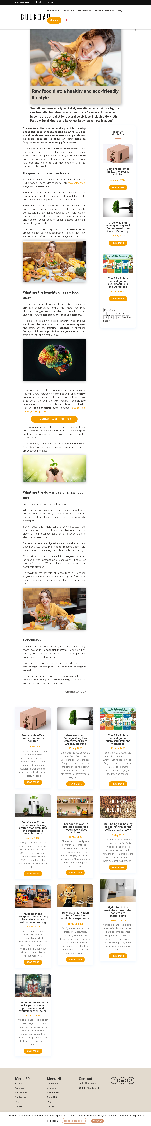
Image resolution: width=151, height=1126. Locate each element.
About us (68, 11)
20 (110, 317)
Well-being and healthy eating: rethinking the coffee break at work (118, 826)
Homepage (53, 11)
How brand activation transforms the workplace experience (75, 915)
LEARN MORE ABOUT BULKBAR (54, 419)
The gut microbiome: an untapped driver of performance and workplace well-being (33, 1007)
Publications (21, 1097)
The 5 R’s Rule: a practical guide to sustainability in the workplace (118, 282)
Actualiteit (52, 1097)
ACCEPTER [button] (97, 1121)
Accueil (19, 1083)
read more (118, 187)
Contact (19, 1106)
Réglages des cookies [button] (74, 1121)
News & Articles (104, 11)
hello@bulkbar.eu (88, 1083)
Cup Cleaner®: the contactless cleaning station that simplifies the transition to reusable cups (33, 828)
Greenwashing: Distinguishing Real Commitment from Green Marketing (118, 227)
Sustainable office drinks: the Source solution (117, 171)
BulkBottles (84, 11)
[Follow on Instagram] (130, 1080)
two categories (76, 182)
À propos (19, 1088)
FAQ (119, 11)
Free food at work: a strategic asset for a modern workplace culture (75, 828)
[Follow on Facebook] (114, 1080)
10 (105, 317)
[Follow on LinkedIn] (122, 1080)
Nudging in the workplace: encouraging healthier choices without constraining (33, 918)
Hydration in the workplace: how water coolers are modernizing (118, 911)
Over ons (51, 1088)
